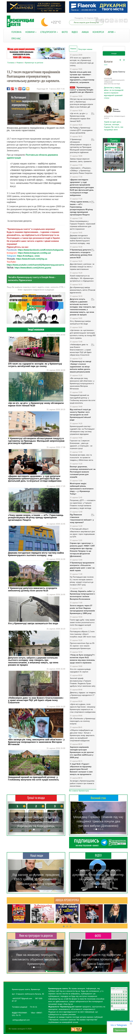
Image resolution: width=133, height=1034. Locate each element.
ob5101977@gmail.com (22, 998)
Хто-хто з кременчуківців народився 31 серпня (80, 670)
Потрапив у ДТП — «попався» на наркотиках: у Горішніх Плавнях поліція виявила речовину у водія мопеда (83, 504)
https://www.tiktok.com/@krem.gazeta (33, 268)
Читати (114, 162)
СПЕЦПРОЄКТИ (48, 32)
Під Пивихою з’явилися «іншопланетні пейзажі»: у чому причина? (82, 518)
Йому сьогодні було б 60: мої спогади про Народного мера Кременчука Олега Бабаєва (113, 89)
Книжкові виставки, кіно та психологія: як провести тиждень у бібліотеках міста (81, 457)
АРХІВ (111, 32)
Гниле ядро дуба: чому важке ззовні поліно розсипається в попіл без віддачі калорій (82, 622)
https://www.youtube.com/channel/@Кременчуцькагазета (35, 265)
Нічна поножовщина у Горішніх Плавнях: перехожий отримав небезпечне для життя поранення (82, 225)
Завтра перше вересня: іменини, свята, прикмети (81, 160)
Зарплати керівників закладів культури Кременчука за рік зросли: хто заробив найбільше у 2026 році (82, 752)
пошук (114, 53)
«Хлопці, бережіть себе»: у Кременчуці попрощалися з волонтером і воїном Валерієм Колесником (82, 595)
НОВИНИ (30, 32)
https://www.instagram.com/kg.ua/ (34, 253)
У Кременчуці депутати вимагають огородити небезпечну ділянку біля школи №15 (32, 589)
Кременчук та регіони (34, 63)
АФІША (85, 32)
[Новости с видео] (98, 855)
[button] (12, 818)
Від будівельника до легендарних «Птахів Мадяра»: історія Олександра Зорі (36, 879)
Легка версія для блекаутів (86, 22)
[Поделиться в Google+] (12, 88)
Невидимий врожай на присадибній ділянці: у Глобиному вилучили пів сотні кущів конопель (33, 778)
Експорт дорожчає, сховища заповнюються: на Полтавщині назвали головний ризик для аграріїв (82, 472)
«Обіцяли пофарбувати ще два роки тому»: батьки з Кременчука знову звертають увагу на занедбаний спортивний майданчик (82, 735)
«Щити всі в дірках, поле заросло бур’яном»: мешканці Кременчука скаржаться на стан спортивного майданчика (82, 708)
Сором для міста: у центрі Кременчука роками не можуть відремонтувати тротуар (36, 959)
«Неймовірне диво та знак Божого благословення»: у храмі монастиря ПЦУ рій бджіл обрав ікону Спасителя (36, 700)
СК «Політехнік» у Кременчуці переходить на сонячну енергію (82, 721)
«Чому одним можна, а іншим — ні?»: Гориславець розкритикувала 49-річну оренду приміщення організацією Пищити (35, 517)
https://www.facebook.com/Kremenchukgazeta (40, 250)
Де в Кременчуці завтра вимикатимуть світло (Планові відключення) (82, 290)
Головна (10, 63)
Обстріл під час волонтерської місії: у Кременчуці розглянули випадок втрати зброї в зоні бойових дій (82, 103)
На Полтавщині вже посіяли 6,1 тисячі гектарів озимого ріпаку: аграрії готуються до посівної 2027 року (82, 581)
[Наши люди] (36, 856)
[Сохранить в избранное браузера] (27, 88)
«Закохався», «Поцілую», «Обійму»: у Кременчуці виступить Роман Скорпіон (81, 170)
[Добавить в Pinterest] (20, 88)
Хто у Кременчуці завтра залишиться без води (33, 623)
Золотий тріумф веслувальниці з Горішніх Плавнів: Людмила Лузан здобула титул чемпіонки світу (82, 682)
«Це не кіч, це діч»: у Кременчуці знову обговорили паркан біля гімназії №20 (36, 404)
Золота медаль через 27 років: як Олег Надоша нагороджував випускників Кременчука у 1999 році (82, 609)
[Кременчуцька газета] (20, 21)
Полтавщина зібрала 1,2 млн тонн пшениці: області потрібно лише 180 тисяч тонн (83, 634)
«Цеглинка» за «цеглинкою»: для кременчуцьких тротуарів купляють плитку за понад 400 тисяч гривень (83, 334)
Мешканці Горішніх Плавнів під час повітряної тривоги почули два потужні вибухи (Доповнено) (98, 821)
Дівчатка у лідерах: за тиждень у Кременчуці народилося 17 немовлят (83, 695)
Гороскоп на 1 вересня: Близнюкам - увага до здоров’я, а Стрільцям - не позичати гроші (81, 444)
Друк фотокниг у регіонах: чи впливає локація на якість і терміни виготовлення (82, 266)
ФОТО (65, 32)
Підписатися (120, 1030)
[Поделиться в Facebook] (8, 88)
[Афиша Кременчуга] (67, 900)
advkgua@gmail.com (21, 1020)
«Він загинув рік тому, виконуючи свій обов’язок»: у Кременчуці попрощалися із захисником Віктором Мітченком (36, 742)
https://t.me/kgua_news (28, 256)
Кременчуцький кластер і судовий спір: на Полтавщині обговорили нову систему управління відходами (82, 430)
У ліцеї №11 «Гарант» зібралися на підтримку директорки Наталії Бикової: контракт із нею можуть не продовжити (81, 769)
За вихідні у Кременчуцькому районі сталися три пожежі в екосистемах (82, 783)
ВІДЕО (75, 32)
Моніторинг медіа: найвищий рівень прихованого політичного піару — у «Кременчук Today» (82, 488)
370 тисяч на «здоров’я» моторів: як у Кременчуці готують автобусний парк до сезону (35, 365)
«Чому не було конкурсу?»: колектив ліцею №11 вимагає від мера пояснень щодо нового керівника (82, 659)
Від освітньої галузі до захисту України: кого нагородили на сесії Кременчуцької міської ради (80, 414)
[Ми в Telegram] (98, 842)
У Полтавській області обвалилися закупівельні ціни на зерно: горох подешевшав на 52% (82, 533)
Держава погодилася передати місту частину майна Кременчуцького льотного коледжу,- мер (36, 554)
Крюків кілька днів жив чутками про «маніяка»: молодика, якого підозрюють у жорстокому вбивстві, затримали (82, 77)
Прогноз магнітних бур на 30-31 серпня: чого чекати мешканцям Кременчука (82, 645)
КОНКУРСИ (98, 32)
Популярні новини (85, 49)
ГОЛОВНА (16, 32)
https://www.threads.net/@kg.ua (31, 259)
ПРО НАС (16, 39)
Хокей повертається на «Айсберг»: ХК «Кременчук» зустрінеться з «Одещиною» (82, 278)
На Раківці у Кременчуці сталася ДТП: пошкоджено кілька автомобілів (81, 130)
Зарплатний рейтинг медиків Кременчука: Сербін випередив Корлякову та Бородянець (36, 821)
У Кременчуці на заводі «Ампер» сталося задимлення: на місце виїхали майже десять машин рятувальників (80, 366)
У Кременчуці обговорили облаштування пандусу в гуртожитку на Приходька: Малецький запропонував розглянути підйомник (36, 440)
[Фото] (98, 936)
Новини (19, 63)
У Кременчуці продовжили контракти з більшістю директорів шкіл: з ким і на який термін (82, 566)
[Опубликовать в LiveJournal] (16, 88)
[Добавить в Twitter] (23, 88)
